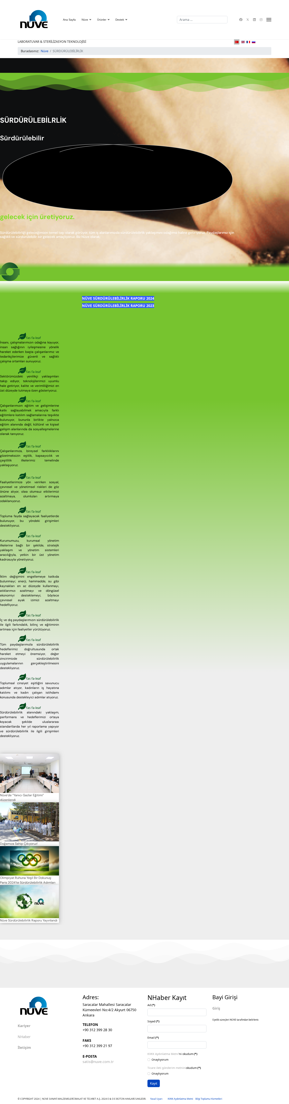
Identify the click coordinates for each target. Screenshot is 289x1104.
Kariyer (24, 1026)
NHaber (24, 1037)
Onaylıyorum (160, 1059)
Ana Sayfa (69, 19)
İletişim (24, 1048)
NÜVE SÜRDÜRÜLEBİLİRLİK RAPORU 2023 (118, 305)
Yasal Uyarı (159, 1098)
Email (153, 1037)
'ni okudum (172, 1054)
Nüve (85, 19)
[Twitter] (247, 19)
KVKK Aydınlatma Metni (163, 1054)
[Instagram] (261, 19)
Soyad (153, 1021)
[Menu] (268, 19)
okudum (174, 1068)
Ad (151, 1005)
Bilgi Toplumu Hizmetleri (208, 1098)
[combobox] (202, 19)
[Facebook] (240, 19)
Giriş (216, 1008)
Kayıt (153, 1083)
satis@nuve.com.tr (98, 1061)
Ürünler (101, 19)
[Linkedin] (254, 19)
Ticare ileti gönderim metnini (166, 1068)
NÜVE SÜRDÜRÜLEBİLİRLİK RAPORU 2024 (118, 298)
